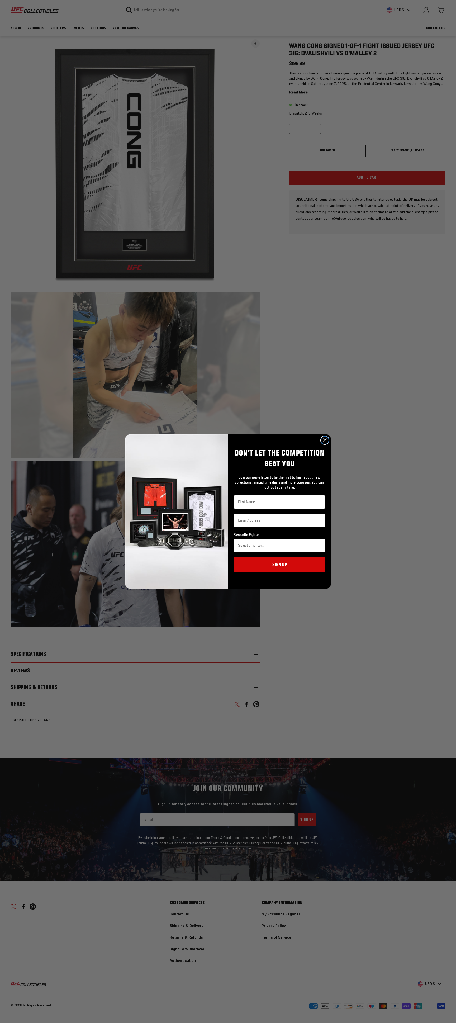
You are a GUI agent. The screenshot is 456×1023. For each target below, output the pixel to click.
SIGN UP (279, 564)
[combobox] (278, 545)
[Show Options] (320, 545)
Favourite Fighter (247, 535)
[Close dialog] (325, 440)
